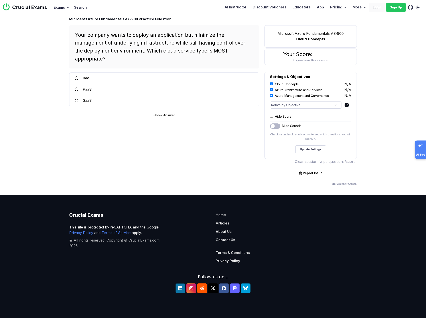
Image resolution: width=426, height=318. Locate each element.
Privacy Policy (81, 232)
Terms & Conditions (233, 252)
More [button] (357, 7)
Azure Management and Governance (302, 96)
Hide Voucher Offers (343, 183)
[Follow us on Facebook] (224, 288)
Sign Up (396, 7)
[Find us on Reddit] (202, 288)
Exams (59, 7)
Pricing (336, 7)
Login (377, 7)
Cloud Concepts (287, 84)
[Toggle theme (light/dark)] (417, 7)
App (320, 7)
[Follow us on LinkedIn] (180, 288)
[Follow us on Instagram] (191, 288)
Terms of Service (116, 232)
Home (221, 215)
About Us (224, 231)
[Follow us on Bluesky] (245, 288)
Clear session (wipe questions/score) (326, 161)
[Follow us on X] (213, 288)
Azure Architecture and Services (298, 90)
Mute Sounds (291, 126)
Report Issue (313, 173)
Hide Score (283, 116)
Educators (302, 7)
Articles (222, 223)
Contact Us (225, 240)
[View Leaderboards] (410, 7)
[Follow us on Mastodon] (235, 288)
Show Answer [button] (164, 115)
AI (236, 7)
